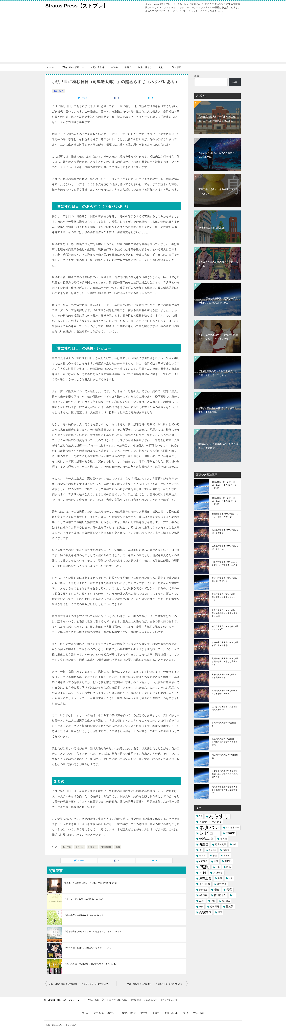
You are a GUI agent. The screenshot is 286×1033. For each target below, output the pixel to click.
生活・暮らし (145, 67)
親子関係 (226, 901)
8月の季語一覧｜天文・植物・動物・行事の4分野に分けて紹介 (224, 501)
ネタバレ (79, 847)
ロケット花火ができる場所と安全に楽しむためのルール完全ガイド (225, 774)
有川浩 (202, 872)
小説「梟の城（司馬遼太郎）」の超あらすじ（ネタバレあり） (155, 984)
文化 (161, 67)
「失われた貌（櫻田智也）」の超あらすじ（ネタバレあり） (92, 964)
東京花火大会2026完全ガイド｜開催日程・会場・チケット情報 (225, 742)
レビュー (92, 847)
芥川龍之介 (220, 895)
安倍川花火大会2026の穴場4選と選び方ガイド (224, 579)
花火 (201, 901)
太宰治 (226, 850)
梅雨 (220, 878)
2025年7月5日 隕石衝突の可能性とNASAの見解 (216, 155)
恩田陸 (228, 861)
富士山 (227, 855)
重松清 (230, 906)
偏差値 (203, 844)
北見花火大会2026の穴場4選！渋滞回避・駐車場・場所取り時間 (225, 613)
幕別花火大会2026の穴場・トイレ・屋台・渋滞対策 (225, 515)
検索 (196, 76)
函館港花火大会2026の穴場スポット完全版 (225, 531)
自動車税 (203, 895)
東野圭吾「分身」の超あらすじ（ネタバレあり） (218, 191)
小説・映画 (175, 67)
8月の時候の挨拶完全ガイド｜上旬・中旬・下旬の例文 (217, 409)
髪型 (220, 912)
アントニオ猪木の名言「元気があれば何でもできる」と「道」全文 (218, 336)
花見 (213, 901)
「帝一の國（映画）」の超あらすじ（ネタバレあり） (89, 948)
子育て (127, 67)
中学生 (114, 67)
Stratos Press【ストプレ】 (76, 5)
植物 (230, 878)
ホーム (50, 67)
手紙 (217, 867)
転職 (201, 907)
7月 (200, 816)
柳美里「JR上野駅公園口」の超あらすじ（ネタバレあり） (91, 883)
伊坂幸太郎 (206, 838)
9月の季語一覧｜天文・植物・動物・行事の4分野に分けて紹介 (224, 485)
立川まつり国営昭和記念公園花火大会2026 (225, 708)
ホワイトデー (232, 827)
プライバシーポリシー (72, 67)
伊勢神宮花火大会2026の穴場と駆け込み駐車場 (225, 644)
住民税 (223, 839)
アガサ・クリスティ (210, 821)
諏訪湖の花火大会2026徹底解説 (225, 756)
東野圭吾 (205, 878)
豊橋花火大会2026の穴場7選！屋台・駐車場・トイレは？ (224, 597)
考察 (229, 889)
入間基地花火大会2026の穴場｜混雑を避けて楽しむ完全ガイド (225, 661)
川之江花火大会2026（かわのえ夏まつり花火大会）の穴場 (225, 563)
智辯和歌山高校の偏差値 (211, 227)
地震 (235, 844)
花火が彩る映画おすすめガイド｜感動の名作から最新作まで (225, 790)
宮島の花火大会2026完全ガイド (225, 724)
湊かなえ (203, 890)
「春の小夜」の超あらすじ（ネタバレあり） (84, 915)
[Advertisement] (143, 39)
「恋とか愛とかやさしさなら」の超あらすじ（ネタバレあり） (93, 931)
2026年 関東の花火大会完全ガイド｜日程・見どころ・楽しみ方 (217, 373)
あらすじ (67, 847)
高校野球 (205, 912)
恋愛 (216, 861)
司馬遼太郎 (106, 847)
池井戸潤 (221, 884)
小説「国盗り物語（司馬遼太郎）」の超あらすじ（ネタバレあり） (79, 984)
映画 (228, 867)
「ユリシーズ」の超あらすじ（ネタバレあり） (85, 899)
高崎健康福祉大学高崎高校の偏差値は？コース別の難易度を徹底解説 (217, 118)
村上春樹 (218, 872)
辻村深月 (214, 906)
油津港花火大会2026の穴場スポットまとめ (225, 547)
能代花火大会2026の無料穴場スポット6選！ (225, 628)
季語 (215, 855)
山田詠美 (203, 861)
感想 (118, 847)
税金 (216, 889)
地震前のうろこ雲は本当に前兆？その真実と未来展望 (218, 446)
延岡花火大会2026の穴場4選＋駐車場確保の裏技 (224, 692)
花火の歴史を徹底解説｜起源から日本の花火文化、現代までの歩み (218, 300)
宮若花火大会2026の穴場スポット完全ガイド (225, 676)
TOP (64, 999)
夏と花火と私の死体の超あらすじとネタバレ (218, 264)
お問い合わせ (97, 67)
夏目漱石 (212, 850)
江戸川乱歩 (204, 884)
